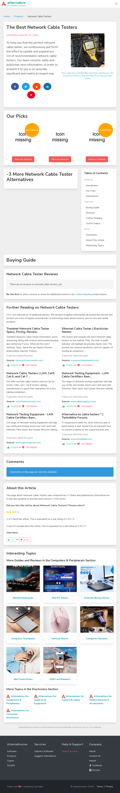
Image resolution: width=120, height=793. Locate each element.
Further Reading (94, 218)
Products (18, 16)
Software (12, 751)
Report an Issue (70, 751)
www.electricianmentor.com (85, 360)
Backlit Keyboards (23, 598)
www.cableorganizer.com (83, 401)
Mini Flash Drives (23, 679)
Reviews (90, 212)
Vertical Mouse (60, 638)
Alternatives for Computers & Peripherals (17, 700)
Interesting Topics (95, 245)
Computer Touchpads (23, 638)
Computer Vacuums (97, 638)
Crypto (10, 760)
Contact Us (94, 756)
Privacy (109, 786)
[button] (116, 4)
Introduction (92, 185)
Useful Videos (93, 223)
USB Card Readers (60, 679)
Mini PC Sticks (60, 598)
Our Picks (91, 190)
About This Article (95, 240)
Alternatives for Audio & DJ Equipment (45, 700)
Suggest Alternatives (45, 756)
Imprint (92, 760)
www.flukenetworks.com (28, 401)
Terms (100, 786)
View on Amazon (23, 159)
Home (7, 16)
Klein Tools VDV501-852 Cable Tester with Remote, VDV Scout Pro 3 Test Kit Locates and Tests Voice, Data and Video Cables (88, 76)
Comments (91, 234)
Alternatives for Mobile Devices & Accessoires (100, 700)
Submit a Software (43, 751)
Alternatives (92, 196)
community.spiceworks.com (29, 360)
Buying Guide (92, 207)
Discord (11, 765)
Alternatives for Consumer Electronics (17, 714)
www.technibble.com (81, 439)
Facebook (96, 765)
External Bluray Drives (96, 598)
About (92, 751)
